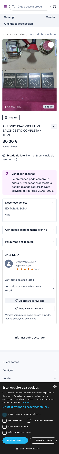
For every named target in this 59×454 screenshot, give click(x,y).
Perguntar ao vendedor (31, 308)
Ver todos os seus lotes (19, 279)
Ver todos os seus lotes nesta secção (23, 288)
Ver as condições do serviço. (21, 318)
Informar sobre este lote (30, 337)
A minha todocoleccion (18, 23)
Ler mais (25, 402)
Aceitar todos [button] (15, 440)
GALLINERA (12, 254)
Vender (50, 17)
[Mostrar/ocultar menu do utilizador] (4, 6)
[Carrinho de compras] (54, 6)
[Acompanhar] (51, 45)
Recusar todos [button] (43, 440)
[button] (29, 203)
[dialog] (29, 418)
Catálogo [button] (9, 17)
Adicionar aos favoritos (31, 300)
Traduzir (13, 117)
